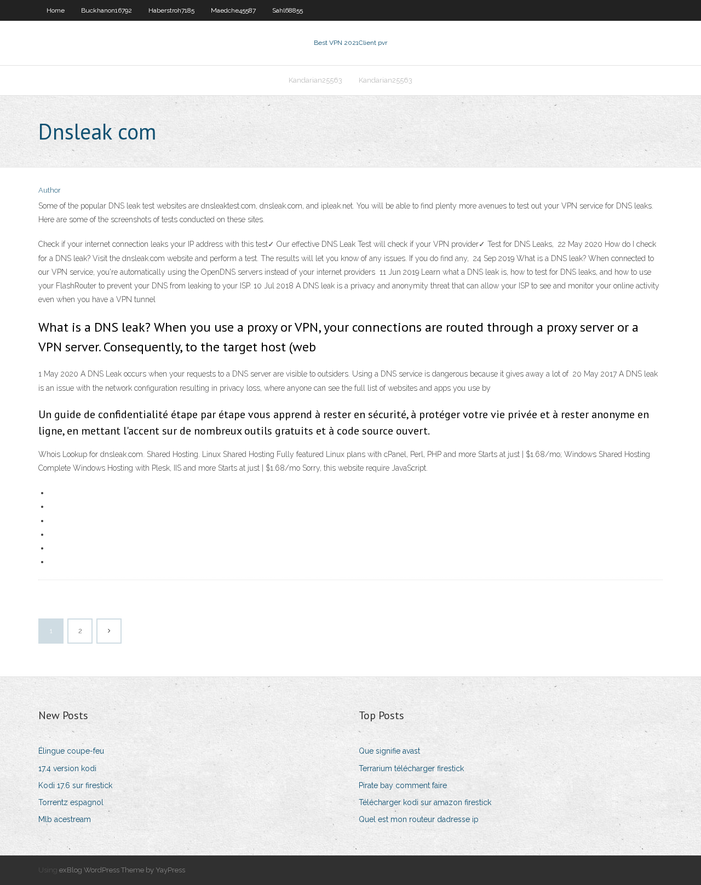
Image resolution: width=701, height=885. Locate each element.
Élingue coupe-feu (71, 751)
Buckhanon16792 (106, 10)
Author (49, 190)
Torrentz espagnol (71, 802)
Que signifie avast (389, 751)
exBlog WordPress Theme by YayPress (122, 870)
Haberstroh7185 (171, 10)
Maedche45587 (233, 10)
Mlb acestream (64, 819)
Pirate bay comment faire (403, 785)
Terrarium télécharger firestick (411, 768)
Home (56, 10)
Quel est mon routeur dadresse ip (419, 819)
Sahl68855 (287, 10)
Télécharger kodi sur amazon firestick (425, 802)
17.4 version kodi (67, 768)
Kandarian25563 (315, 80)
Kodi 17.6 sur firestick (75, 785)
